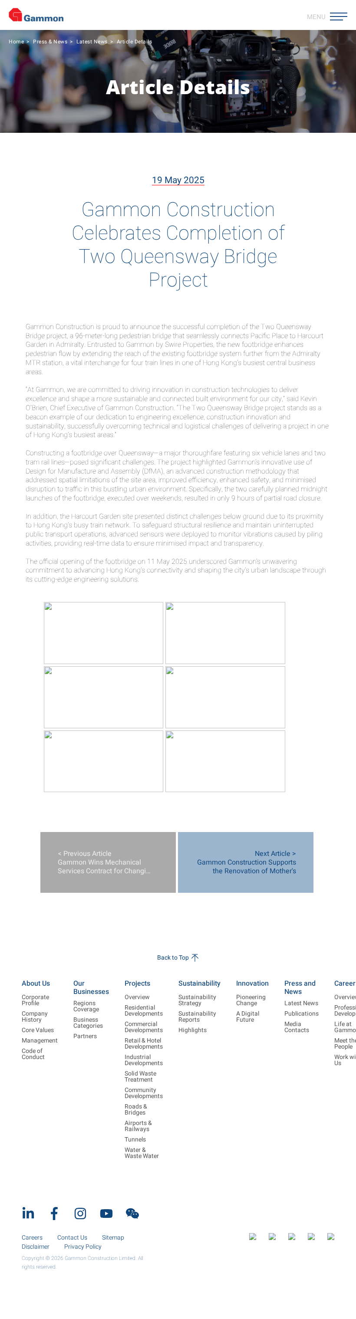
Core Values (38, 1030)
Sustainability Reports (197, 1017)
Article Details (134, 42)
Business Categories (88, 1023)
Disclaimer (35, 1246)
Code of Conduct (33, 1054)
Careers (32, 1237)
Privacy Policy (83, 1246)
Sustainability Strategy (197, 1000)
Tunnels (135, 1140)
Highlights (192, 1030)
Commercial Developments (144, 1027)
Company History (35, 1017)
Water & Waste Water (142, 1153)
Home (16, 42)
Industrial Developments (144, 1060)
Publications (301, 1014)
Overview (137, 997)
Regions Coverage (86, 1006)
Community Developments (144, 1093)
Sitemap (113, 1237)
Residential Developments (144, 1011)
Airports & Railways (138, 1126)
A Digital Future (247, 1017)
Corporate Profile (35, 1000)
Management (40, 1041)
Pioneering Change (251, 1000)
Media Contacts (296, 1027)
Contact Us (72, 1237)
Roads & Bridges (136, 1110)
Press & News (50, 42)
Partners (85, 1036)
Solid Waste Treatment (140, 1077)
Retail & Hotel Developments (144, 1044)
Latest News (92, 42)
